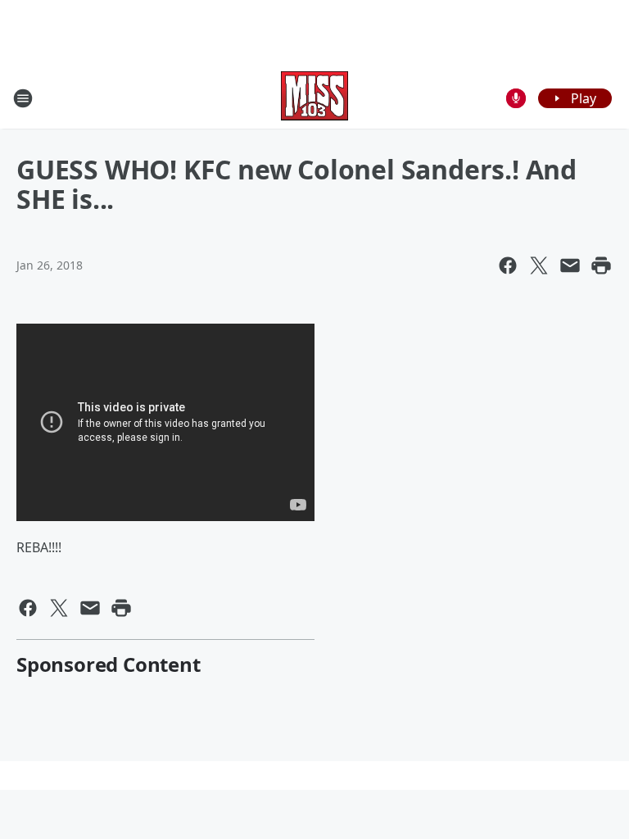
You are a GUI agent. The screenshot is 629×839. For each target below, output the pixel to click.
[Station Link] (314, 98)
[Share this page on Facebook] (507, 265)
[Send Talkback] (516, 98)
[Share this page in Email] (570, 265)
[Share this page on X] (538, 265)
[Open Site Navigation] (23, 98)
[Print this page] (601, 265)
